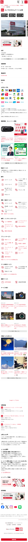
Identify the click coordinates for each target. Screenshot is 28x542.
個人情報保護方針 (9, 522)
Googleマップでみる (14, 400)
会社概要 (9, 524)
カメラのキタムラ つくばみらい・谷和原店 (12, 424)
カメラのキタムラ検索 (14, 5)
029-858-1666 (4, 75)
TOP (2, 5)
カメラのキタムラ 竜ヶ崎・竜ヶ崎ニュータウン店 (13, 415)
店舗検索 (6, 5)
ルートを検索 (20, 58)
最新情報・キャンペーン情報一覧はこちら (14, 163)
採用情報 (14, 524)
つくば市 (3, 6)
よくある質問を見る (5, 472)
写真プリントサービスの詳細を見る (9, 259)
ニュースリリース (18, 522)
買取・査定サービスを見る (7, 213)
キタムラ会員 (22, 1)
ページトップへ (23, 519)
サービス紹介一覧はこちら (14, 331)
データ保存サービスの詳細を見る (9, 274)
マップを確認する (7, 58)
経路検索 (14, 539)
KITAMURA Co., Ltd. (11, 533)
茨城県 (21, 5)
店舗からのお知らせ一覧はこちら (14, 378)
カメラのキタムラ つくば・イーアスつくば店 (12, 407)
